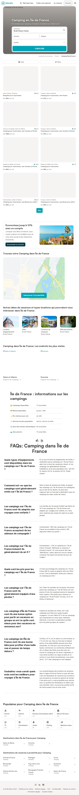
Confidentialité (56, 789)
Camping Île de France (68, 56)
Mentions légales (40, 789)
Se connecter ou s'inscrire (15, 244)
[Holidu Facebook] (43, 785)
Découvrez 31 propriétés (34, 295)
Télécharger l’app (28, 3)
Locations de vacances (45, 56)
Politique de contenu (69, 789)
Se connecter (58, 3)
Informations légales (34, 791)
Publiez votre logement (43, 3)
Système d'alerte (47, 791)
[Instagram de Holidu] (35, 785)
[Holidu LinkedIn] (39, 785)
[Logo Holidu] (10, 3)
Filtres (59, 62)
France (57, 56)
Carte (22, 62)
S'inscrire (68, 3)
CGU (48, 789)
